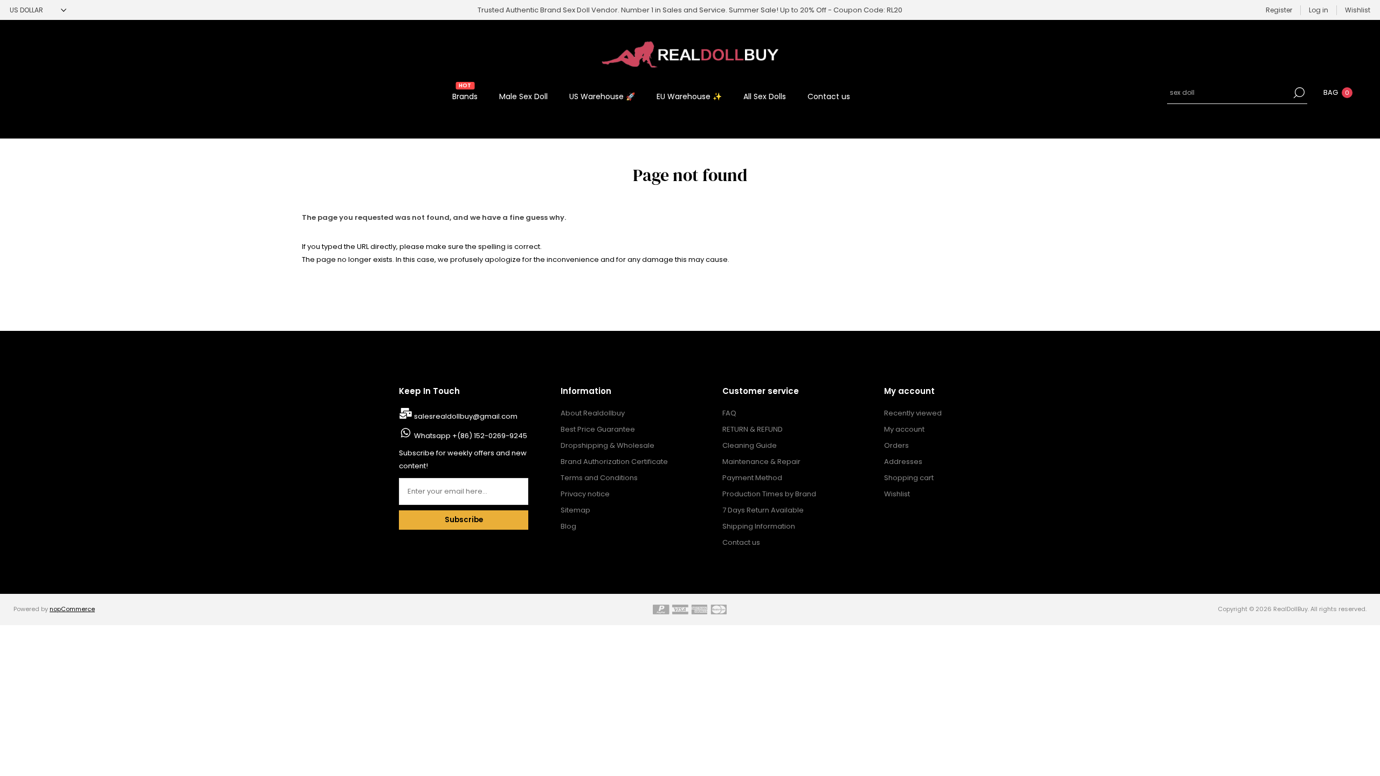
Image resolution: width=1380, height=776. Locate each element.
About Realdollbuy (593, 413)
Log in (1318, 10)
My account (904, 429)
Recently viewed (913, 413)
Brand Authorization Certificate (614, 461)
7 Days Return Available (763, 510)
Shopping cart (909, 478)
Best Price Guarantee (598, 429)
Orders (896, 445)
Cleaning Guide (749, 445)
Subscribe (464, 520)
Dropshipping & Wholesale (607, 445)
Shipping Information (758, 526)
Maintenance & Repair (761, 461)
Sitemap (575, 510)
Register (1279, 10)
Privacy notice (585, 494)
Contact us (741, 542)
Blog (568, 526)
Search (1299, 92)
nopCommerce (72, 609)
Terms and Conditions (599, 478)
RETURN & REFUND (752, 429)
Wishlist (897, 494)
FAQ (729, 413)
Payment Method (752, 478)
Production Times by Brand (769, 494)
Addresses (903, 461)
